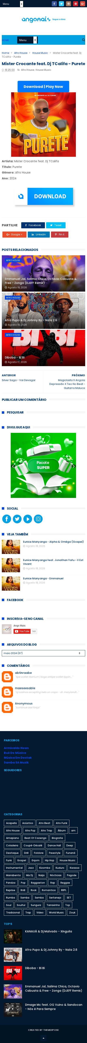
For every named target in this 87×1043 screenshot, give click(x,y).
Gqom (35, 860)
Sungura (36, 905)
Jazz (31, 868)
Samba (24, 897)
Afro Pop (30, 830)
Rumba (10, 897)
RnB (23, 890)
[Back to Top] (43, 1038)
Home (5, 40)
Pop (23, 882)
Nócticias (56, 875)
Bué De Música (15, 753)
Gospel (21, 860)
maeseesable (25, 688)
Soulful (21, 905)
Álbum (62, 830)
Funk (9, 860)
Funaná (70, 853)
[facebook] (54, 3)
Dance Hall (54, 845)
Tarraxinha (53, 905)
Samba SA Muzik (16, 762)
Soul (8, 905)
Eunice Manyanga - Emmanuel (43, 578)
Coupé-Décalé (33, 845)
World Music (56, 912)
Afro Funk (61, 823)
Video (40, 912)
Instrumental (14, 868)
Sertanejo (55, 897)
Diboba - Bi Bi (14, 357)
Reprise (10, 890)
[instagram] (68, 3)
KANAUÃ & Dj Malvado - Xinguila (48, 931)
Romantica (49, 890)
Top (67, 905)
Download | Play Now (43, 86)
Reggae (65, 882)
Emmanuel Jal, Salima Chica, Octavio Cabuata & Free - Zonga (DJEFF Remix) (40, 281)
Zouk (72, 912)
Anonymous (24, 703)
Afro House (20, 53)
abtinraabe (23, 673)
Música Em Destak (18, 758)
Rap (52, 882)
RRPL (63, 890)
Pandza (10, 882)
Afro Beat (44, 823)
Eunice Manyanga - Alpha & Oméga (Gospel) (53, 542)
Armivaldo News (16, 748)
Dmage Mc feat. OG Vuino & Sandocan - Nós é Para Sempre (53, 1007)
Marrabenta (13, 875)
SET (69, 897)
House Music (40, 53)
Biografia (57, 838)
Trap (28, 912)
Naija (41, 875)
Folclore (39, 853)
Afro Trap (46, 830)
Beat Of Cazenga (35, 838)
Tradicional (13, 912)
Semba (39, 897)
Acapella (11, 823)
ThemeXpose (51, 1030)
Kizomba (44, 868)
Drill (26, 853)
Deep (69, 845)
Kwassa (74, 868)
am (73, 830)
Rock (33, 890)
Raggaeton (38, 882)
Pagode (71, 875)
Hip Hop (49, 860)
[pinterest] (75, 3)
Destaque (12, 853)
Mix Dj (29, 875)
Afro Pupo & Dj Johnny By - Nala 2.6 (31, 320)
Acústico (27, 823)
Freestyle (54, 853)
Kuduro (60, 868)
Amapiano (12, 838)
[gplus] (82, 3)
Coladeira (12, 845)
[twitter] (61, 3)
